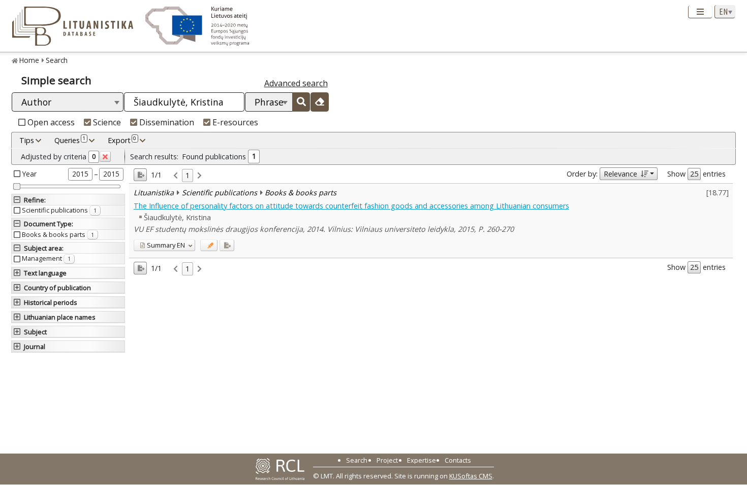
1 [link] (187, 175)
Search (57, 60)
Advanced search (296, 83)
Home (29, 60)
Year (29, 174)
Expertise (421, 460)
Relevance (620, 174)
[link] (175, 176)
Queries (69, 140)
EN (166, 245)
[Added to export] (227, 245)
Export (122, 140)
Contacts (458, 460)
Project (387, 460)
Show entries (696, 174)
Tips (26, 140)
